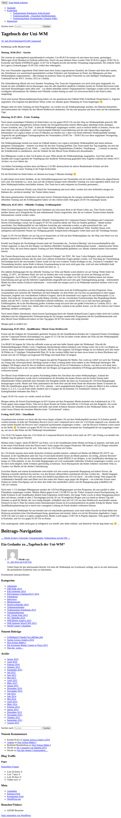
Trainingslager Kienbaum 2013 (21, 610)
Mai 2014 (11, 699)
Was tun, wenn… (15, 648)
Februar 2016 (13, 664)
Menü (4, 3)
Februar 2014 (13, 707)
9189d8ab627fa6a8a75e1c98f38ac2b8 (25, 637)
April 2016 (12, 662)
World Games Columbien (19, 626)
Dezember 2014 (14, 688)
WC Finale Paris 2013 (17, 615)
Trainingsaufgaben (15, 607)
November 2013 (14, 715)
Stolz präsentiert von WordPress (16, 815)
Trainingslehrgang (15, 612)
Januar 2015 (12, 685)
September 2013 (14, 720)
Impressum (12, 21)
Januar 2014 (12, 709)
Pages (4, 766)
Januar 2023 (12, 659)
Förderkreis (12, 596)
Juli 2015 (11, 672)
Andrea (10, 742)
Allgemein (18, 41)
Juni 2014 (11, 696)
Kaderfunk (12, 10)
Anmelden (12, 791)
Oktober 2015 (13, 667)
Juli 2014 (11, 693)
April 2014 (12, 701)
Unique (15, 766)
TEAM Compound (32, 41)
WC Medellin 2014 (16, 618)
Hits (9, 766)
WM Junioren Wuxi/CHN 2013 (22, 623)
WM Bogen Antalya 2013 (19, 620)
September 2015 (14, 670)
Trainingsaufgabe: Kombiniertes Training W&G (35, 18)
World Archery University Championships (22, 538)
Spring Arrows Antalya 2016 (20, 640)
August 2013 (13, 723)
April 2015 (12, 680)
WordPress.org (14, 799)
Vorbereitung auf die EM (57, 538)
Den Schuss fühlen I (16, 642)
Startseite (11, 8)
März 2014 (12, 704)
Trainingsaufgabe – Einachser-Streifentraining (34, 16)
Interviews (12, 599)
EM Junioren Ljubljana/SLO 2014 (23, 594)
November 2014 (14, 691)
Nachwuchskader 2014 (18, 604)
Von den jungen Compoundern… (32, 750)
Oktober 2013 (13, 717)
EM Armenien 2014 (16, 591)
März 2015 (12, 683)
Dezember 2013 (14, 712)
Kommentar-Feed (15, 796)
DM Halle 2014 (14, 588)
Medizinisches (13, 602)
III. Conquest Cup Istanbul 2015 (32, 747)
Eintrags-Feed (13, 794)
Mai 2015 (11, 678)
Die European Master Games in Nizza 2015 (27, 645)
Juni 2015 (11, 675)
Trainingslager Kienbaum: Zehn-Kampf (31, 13)
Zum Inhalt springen (18, 2)
